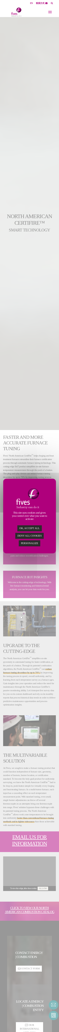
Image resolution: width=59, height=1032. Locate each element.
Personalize (29, 543)
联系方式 (40, 3)
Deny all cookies (29, 535)
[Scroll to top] (53, 1024)
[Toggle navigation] (50, 12)
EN (31, 3)
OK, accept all (29, 528)
